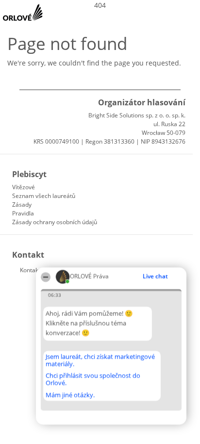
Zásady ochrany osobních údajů (54, 222)
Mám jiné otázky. (70, 395)
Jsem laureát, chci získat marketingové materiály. (100, 360)
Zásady (22, 204)
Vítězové (23, 187)
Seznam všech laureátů (43, 196)
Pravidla (23, 213)
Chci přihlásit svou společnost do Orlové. (93, 379)
